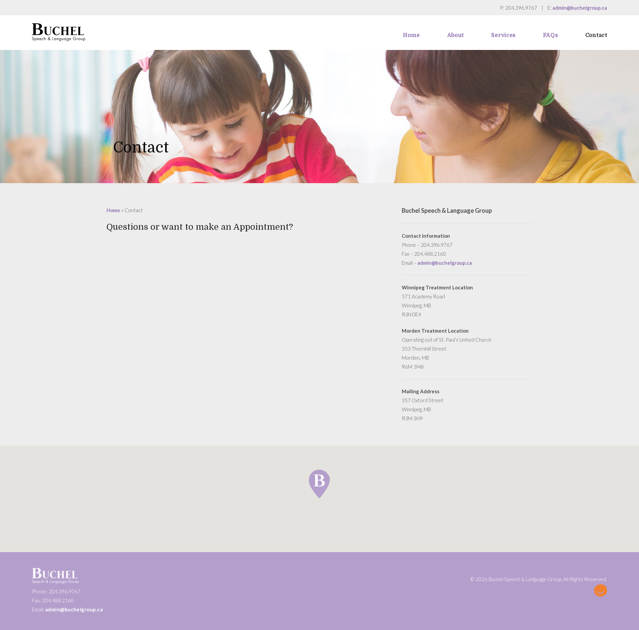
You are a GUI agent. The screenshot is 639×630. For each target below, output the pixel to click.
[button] (319, 484)
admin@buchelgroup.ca (579, 8)
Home (113, 210)
